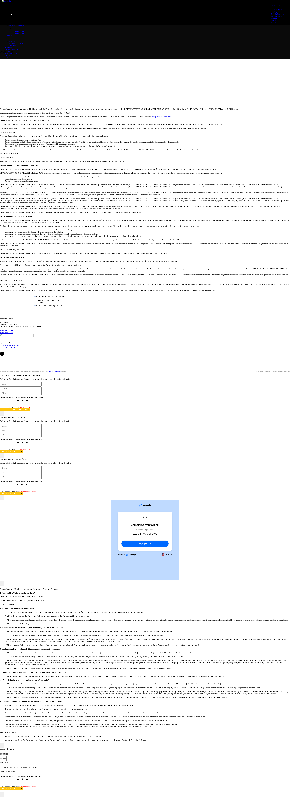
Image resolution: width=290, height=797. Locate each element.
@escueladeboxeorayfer (11, 345)
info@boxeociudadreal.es (161, 117)
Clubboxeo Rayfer (9, 348)
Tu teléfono (4, 763)
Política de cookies (284, 371)
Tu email (3, 758)
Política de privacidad (270, 371)
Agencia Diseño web (54, 371)
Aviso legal (259, 371)
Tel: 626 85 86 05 (6, 333)
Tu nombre (4, 754)
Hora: (2, 772)
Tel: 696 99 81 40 (6, 331)
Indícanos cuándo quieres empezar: (13, 767)
